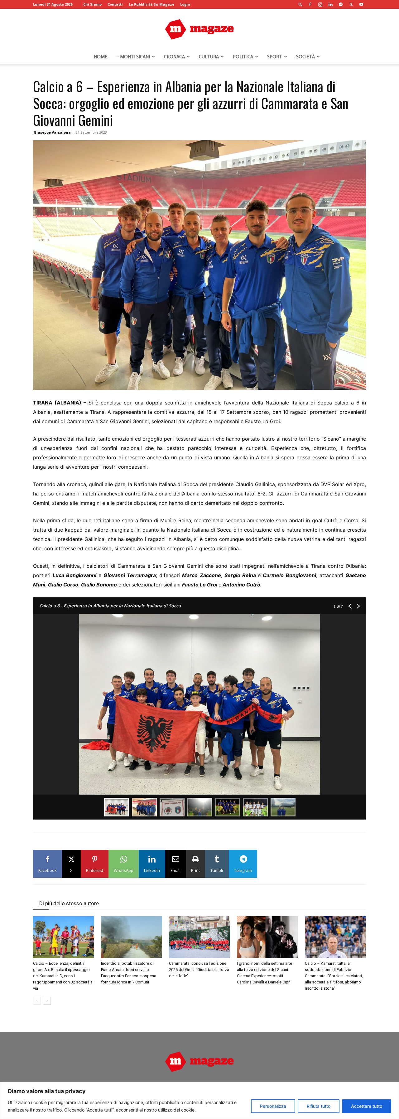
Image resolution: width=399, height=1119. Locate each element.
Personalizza (273, 1106)
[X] (351, 4)
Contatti (115, 4)
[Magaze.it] (199, 29)
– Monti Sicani (133, 57)
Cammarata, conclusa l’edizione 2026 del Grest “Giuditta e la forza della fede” (199, 969)
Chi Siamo (92, 4)
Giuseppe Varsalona (52, 132)
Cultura (209, 57)
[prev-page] (37, 1001)
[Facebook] (310, 4)
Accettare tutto (366, 1106)
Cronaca (174, 57)
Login (185, 4)
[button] (300, 4)
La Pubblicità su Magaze (151, 4)
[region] (199, 1100)
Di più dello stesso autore (69, 903)
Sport (274, 57)
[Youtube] (361, 4)
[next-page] (47, 1001)
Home (101, 57)
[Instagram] (320, 4)
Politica (243, 57)
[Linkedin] (330, 4)
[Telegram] (340, 4)
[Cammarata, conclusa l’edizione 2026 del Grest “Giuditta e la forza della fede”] (199, 937)
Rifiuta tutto (318, 1106)
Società (305, 57)
